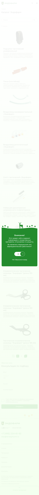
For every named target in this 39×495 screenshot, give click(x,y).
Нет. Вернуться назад (19, 260)
